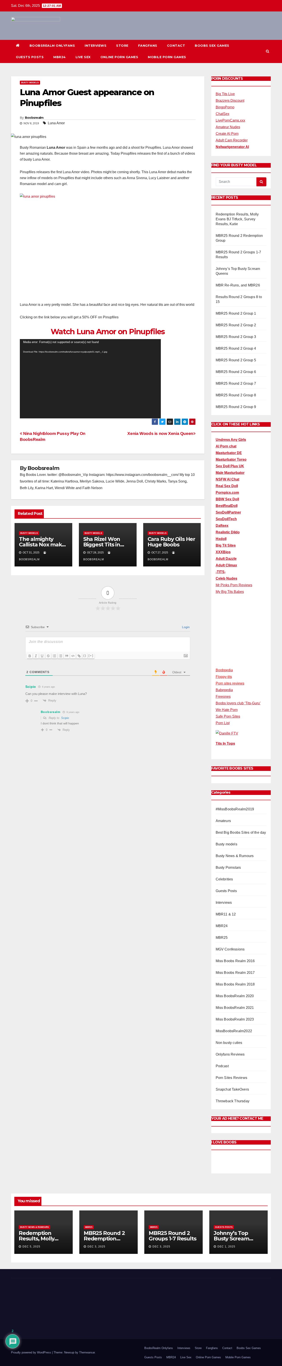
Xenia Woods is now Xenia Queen (160, 433)
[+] (91, 655)
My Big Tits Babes (230, 592)
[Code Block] (73, 656)
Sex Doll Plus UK (230, 466)
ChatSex (222, 114)
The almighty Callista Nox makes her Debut (43, 544)
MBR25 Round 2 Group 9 (236, 407)
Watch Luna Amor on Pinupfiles (108, 331)
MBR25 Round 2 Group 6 (236, 372)
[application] (90, 378)
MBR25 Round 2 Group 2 (236, 325)
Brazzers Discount (230, 100)
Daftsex (222, 525)
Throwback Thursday (233, 1101)
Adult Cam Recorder (232, 140)
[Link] (79, 656)
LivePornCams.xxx (230, 120)
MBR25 (222, 937)
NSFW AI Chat (227, 479)
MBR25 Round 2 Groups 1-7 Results (172, 1236)
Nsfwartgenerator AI (232, 147)
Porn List (223, 723)
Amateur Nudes (228, 127)
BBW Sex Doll (227, 499)
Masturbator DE (229, 453)
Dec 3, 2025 (96, 1246)
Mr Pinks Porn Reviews (234, 585)
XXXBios (223, 552)
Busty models (30, 82)
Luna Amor (56, 123)
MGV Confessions (230, 949)
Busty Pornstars (228, 867)
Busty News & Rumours (235, 856)
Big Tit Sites (226, 545)
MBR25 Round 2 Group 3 (236, 337)
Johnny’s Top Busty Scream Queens (231, 1238)
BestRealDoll (226, 506)
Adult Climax (226, 565)
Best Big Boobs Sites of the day (241, 832)
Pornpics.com (227, 492)
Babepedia (224, 690)
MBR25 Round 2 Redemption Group (104, 1238)
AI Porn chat (226, 446)
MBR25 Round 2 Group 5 (236, 360)
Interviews (95, 46)
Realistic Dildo (228, 532)
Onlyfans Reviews (230, 1054)
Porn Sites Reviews (231, 1078)
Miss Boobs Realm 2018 (235, 984)
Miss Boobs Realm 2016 (235, 961)
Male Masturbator (230, 473)
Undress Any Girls (231, 440)
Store (122, 46)
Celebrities (224, 879)
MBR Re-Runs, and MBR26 (238, 285)
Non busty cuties (229, 1043)
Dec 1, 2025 (226, 1246)
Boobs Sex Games (212, 46)
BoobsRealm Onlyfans (52, 46)
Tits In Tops (225, 743)
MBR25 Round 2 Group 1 (236, 313)
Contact (176, 46)
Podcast (222, 1066)
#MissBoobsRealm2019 (235, 809)
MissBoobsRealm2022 (234, 1031)
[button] (267, 51)
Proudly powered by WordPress (31, 1329)
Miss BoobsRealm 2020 (235, 996)
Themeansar (87, 1329)
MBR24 (59, 57)
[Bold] (30, 656)
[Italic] (36, 656)
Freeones (223, 696)
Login (185, 627)
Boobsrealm (34, 118)
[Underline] (42, 656)
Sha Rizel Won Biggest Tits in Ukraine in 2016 (102, 544)
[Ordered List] (54, 656)
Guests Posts (30, 57)
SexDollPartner (228, 512)
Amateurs (223, 821)
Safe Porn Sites (228, 716)
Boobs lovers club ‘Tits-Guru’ (238, 703)
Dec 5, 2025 (31, 1246)
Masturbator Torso (231, 459)
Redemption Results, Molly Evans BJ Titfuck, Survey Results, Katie (237, 219)
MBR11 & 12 (226, 914)
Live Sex (83, 57)
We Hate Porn (227, 710)
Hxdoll (221, 539)
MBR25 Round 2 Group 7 (236, 383)
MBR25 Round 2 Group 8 (236, 395)
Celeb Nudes (226, 578)
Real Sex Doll (227, 486)
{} (84, 655)
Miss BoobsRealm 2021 (235, 1008)
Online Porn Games (119, 57)
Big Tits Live (225, 94)
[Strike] (48, 656)
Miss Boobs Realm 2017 (235, 972)
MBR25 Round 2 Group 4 (236, 348)
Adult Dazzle (226, 559)
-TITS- (221, 572)
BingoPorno (225, 107)
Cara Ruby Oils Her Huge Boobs (171, 542)
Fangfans (147, 46)
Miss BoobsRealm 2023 (235, 1019)
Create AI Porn (227, 133)
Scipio (65, 718)
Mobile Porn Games (167, 57)
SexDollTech (226, 519)
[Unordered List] (61, 656)
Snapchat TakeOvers (232, 1089)
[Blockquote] (67, 656)
